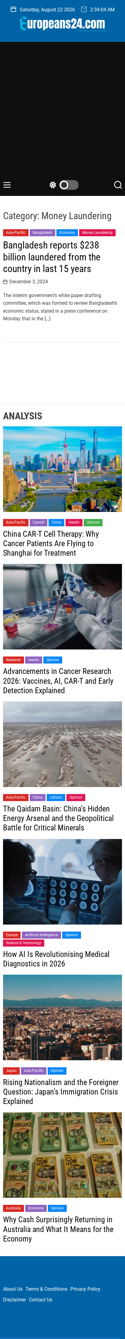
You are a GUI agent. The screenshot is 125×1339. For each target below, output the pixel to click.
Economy (67, 232)
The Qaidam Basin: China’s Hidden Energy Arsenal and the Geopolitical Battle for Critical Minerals (58, 818)
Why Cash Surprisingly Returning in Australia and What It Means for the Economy (58, 1229)
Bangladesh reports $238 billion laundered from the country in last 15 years (51, 256)
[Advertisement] (62, 114)
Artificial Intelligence (41, 935)
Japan (11, 1071)
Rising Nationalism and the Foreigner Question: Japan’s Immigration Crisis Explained (61, 1092)
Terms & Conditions (46, 1289)
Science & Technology (23, 943)
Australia (13, 1208)
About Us (12, 1289)
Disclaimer (14, 1300)
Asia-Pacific (15, 232)
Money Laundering (97, 232)
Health (74, 522)
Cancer (38, 522)
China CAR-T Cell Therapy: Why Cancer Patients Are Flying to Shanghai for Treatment (51, 543)
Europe (12, 935)
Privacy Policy (85, 1289)
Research (13, 660)
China (56, 522)
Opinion (93, 522)
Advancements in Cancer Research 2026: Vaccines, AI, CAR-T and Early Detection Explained (58, 681)
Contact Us (40, 1300)
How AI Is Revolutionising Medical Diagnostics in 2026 (56, 959)
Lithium (56, 797)
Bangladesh (42, 232)
